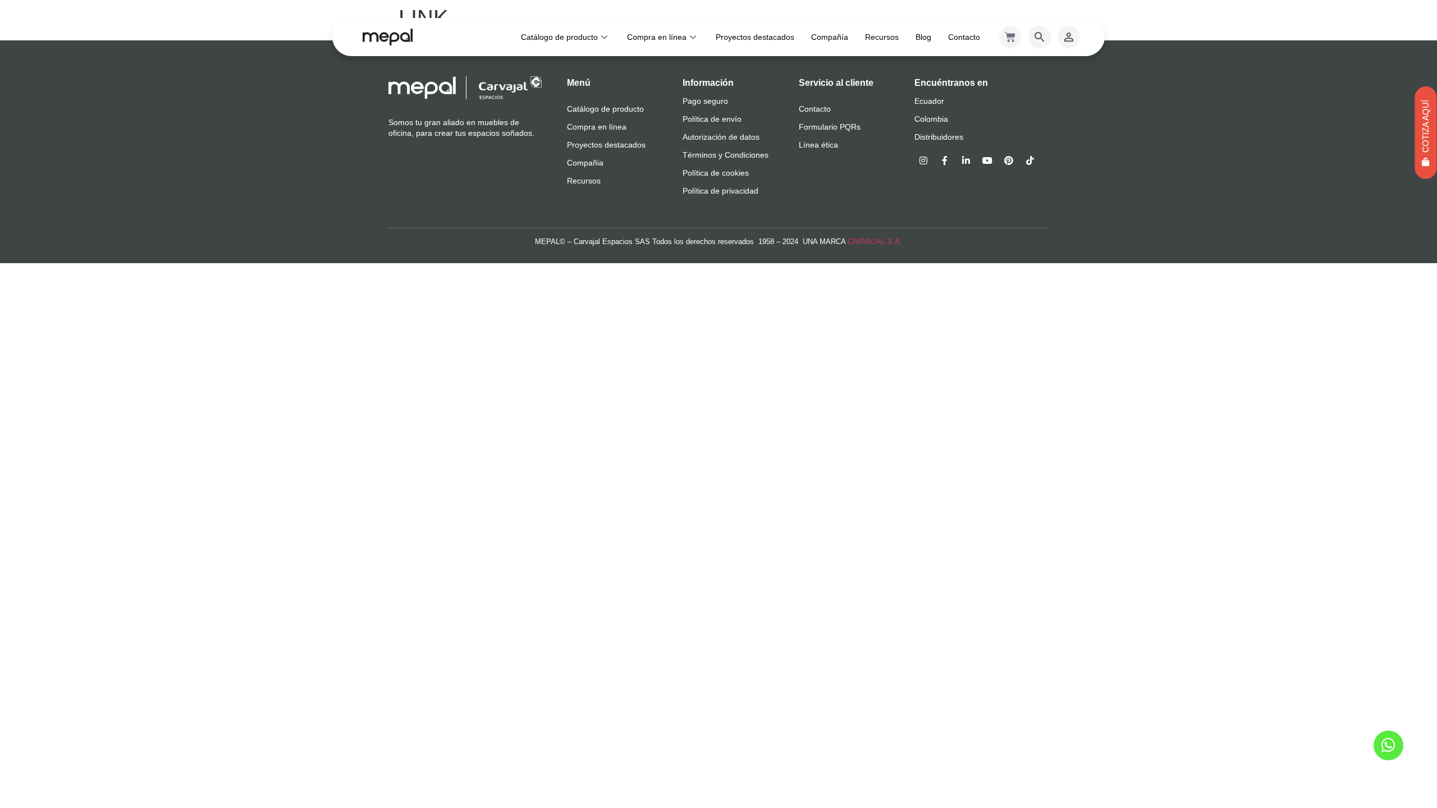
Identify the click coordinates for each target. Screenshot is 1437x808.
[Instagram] (923, 160)
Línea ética (818, 144)
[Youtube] (987, 160)
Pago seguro (705, 101)
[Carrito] (1010, 37)
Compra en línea (657, 37)
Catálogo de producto (559, 37)
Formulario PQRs (830, 126)
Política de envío (712, 118)
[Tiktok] (1030, 160)
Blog (923, 37)
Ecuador (929, 101)
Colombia (931, 118)
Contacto (964, 37)
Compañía (829, 37)
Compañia (585, 162)
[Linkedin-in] (966, 160)
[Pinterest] (1009, 160)
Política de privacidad (720, 190)
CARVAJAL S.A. (875, 241)
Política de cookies (716, 172)
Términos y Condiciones (725, 154)
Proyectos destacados (755, 37)
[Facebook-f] (945, 160)
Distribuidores (938, 136)
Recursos (882, 37)
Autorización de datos (721, 136)
